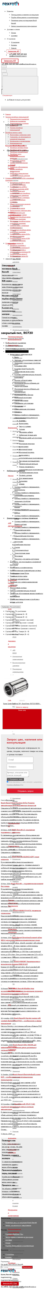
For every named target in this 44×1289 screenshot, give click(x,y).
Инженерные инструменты (17, 1220)
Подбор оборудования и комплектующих (24, 17)
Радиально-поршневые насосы (17, 294)
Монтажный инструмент (23, 397)
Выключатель (23, 423)
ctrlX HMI (14, 543)
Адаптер (22, 420)
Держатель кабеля (26, 432)
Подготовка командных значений (16, 449)
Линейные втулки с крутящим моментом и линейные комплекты (20, 200)
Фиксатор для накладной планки (26, 559)
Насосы (10, 476)
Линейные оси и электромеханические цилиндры (17, 156)
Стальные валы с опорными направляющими (19, 226)
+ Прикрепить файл (15, 779)
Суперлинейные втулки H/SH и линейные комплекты (20, 239)
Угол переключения (26, 478)
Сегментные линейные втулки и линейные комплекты (20, 222)
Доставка (14, 36)
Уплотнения (18, 556)
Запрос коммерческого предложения (24, 26)
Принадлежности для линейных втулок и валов (18, 214)
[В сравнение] (19, 655)
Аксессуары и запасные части (20, 135)
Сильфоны (18, 412)
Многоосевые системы (17, 160)
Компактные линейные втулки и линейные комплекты (20, 183)
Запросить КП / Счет (10, 1283)
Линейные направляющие (19, 152)
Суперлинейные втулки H (18, 254)
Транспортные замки (22, 553)
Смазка (17, 547)
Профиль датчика (25, 475)
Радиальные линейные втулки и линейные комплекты (20, 218)
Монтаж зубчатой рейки (23, 380)
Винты (16, 357)
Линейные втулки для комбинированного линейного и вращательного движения (20, 193)
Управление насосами (17, 457)
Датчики (22, 429)
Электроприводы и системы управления (22, 518)
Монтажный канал (25, 449)
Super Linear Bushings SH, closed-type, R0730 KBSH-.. (22, 703)
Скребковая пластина (22, 544)
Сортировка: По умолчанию (11, 607)
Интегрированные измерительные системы (14, 1232)
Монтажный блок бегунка (23, 394)
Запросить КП (13, 51)
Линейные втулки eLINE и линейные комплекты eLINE (19, 188)
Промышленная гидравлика (19, 119)
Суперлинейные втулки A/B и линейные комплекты (20, 235)
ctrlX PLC (14, 705)
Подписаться (27, 1267)
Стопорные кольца (21, 550)
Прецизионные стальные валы (20, 210)
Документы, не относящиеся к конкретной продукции (20, 138)
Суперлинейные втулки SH (19, 256)
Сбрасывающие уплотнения (24, 409)
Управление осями (17, 463)
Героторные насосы (16, 279)
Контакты (14, 45)
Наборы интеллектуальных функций (23, 590)
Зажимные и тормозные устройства (27, 363)
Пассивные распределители (29, 461)
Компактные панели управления (17, 801)
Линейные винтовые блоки (19, 148)
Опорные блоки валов (17, 208)
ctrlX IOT (14, 549)
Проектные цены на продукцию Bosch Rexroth (21, 1222)
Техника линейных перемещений (16, 129)
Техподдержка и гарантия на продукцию (25, 15)
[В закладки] (19, 673)
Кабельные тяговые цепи (28, 435)
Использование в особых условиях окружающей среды (18, 1184)
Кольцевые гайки (20, 366)
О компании (15, 42)
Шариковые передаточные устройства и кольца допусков (20, 174)
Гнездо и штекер (25, 426)
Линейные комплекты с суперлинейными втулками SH (20, 251)
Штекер (21, 484)
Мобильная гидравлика (16, 471)
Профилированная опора (28, 472)
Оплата (13, 33)
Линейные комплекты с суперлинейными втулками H (19, 246)
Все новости (10, 800)
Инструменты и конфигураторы (20, 141)
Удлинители (23, 481)
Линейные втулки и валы (18, 150)
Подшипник (18, 406)
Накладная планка (21, 400)
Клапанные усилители (16, 441)
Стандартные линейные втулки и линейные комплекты (20, 231)
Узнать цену (22, 710)
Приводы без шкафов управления (16, 885)
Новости (13, 48)
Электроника (12, 428)
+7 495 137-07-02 (18, 54)
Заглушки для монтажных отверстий (27, 360)
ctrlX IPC (14, 555)
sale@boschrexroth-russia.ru (18, 56)
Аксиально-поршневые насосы (17, 272)
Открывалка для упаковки (23, 403)
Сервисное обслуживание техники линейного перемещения (19, 169)
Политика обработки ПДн (15, 785)
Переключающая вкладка (28, 464)
